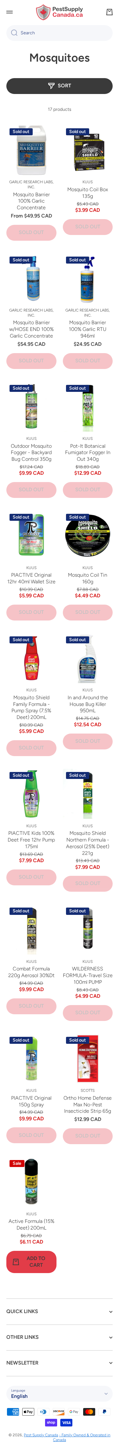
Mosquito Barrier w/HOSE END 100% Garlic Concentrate (31, 329)
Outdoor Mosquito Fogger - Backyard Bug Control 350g (31, 452)
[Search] (11, 33)
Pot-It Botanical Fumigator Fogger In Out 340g (87, 452)
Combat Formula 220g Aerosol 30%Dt (31, 972)
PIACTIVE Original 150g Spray (31, 1101)
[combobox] (59, 33)
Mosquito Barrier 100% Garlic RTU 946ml (87, 329)
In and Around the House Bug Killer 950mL (88, 704)
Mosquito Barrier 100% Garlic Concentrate (31, 201)
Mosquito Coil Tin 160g (87, 578)
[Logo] (59, 12)
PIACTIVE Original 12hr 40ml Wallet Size (31, 578)
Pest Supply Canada (41, 1435)
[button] (109, 12)
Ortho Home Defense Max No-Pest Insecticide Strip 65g (87, 1104)
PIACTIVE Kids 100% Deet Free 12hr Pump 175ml (31, 839)
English (19, 1396)
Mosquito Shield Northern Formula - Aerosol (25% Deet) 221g (87, 843)
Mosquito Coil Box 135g (87, 192)
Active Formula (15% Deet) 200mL (31, 1224)
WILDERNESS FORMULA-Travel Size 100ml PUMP (88, 975)
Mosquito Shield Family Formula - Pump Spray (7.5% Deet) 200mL (31, 707)
